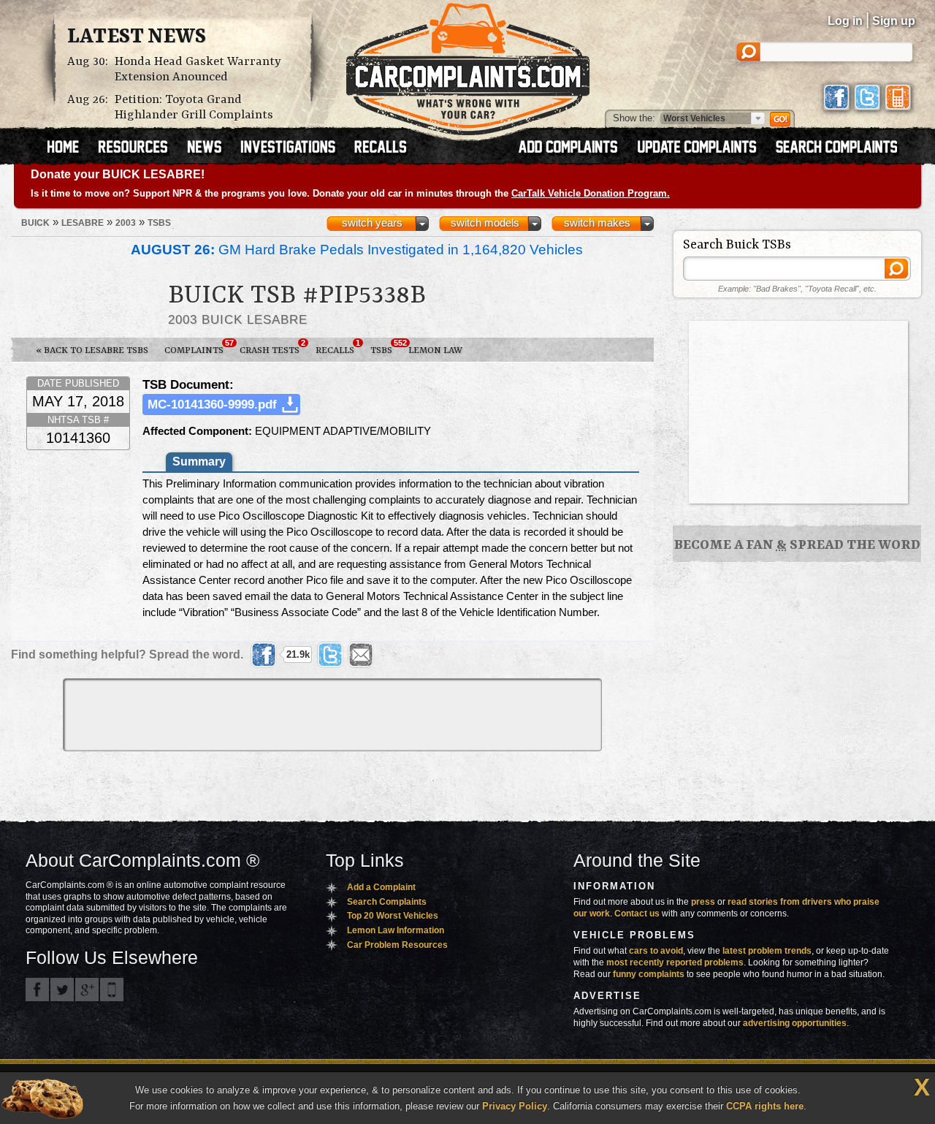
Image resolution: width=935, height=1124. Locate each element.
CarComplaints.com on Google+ (87, 989)
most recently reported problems (675, 962)
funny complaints (648, 974)
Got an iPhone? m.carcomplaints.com (111, 989)
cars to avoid (656, 951)
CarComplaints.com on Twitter (62, 989)
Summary (199, 461)
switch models (485, 223)
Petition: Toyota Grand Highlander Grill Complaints (194, 107)
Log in (845, 21)
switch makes (597, 223)
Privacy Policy (514, 1106)
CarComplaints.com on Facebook (37, 989)
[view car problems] (69, 148)
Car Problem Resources (397, 945)
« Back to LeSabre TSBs (92, 350)
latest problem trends (767, 951)
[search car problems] (843, 148)
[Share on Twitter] (330, 655)
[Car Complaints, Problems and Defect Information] (467, 65)
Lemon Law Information (395, 930)
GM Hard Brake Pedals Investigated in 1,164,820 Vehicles (357, 249)
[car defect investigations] (294, 148)
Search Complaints (387, 902)
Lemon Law (435, 350)
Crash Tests (272, 347)
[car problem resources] (139, 148)
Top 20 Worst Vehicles (392, 916)
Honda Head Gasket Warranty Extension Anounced (198, 69)
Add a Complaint (381, 887)
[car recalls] (381, 148)
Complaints (198, 347)
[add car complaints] (574, 148)
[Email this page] (361, 655)
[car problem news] (210, 148)
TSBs (385, 347)
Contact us (637, 913)
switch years (372, 223)
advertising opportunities (795, 1023)
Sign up (893, 21)
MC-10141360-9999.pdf (212, 404)
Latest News (136, 37)
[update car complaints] (703, 148)
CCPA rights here (765, 1106)
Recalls (338, 347)
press (703, 902)
